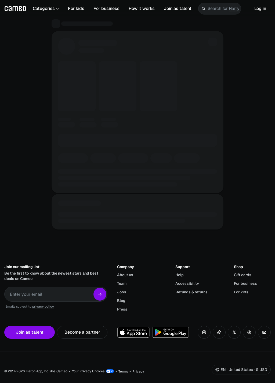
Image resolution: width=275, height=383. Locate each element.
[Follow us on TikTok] (219, 332)
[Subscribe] (99, 294)
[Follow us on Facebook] (249, 332)
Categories (44, 8)
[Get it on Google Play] (170, 332)
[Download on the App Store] (133, 332)
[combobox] (223, 8)
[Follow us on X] (234, 332)
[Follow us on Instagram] (204, 332)
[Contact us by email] (264, 332)
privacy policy (43, 306)
